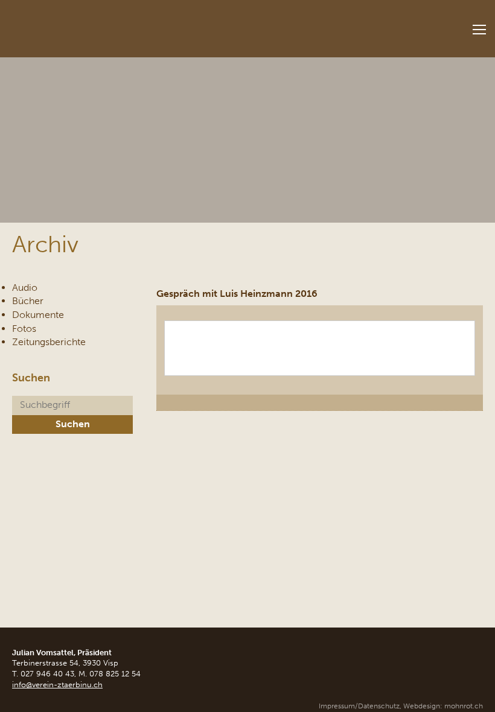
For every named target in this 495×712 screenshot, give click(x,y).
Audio (24, 287)
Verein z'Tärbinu (90, 25)
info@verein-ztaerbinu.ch (57, 684)
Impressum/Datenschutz (359, 706)
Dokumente (38, 314)
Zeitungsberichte (49, 342)
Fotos (24, 328)
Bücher (27, 301)
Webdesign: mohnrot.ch (443, 706)
